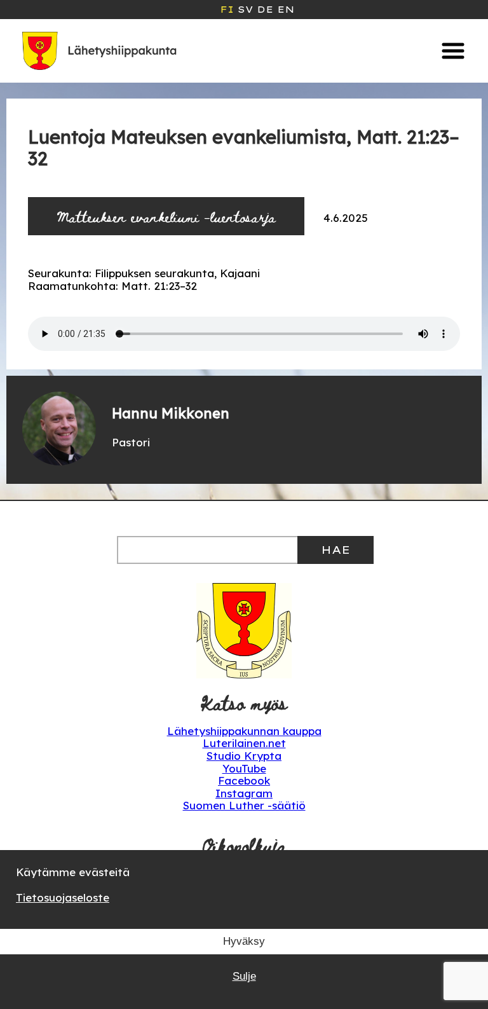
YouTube (244, 768)
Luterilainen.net (244, 743)
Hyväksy (244, 941)
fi (227, 9)
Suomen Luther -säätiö (244, 805)
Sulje (244, 976)
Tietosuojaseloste (62, 897)
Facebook (244, 780)
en (285, 9)
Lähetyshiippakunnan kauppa (244, 731)
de (265, 9)
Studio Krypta (244, 755)
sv (245, 9)
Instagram (244, 793)
